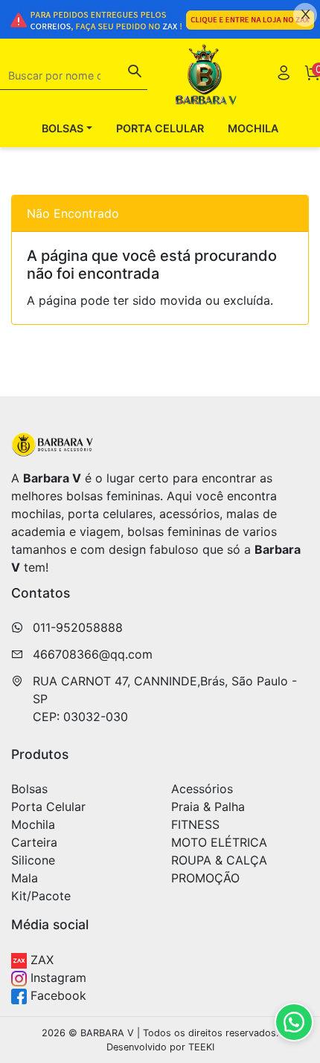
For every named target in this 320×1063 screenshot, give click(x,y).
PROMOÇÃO (205, 877)
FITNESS (195, 824)
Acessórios (202, 788)
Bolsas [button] (62, 128)
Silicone (33, 860)
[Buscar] (134, 73)
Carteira (34, 842)
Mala (24, 877)
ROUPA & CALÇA (219, 860)
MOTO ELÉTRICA (219, 842)
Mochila (253, 128)
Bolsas (29, 788)
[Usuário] (283, 75)
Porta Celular (160, 128)
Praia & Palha (208, 806)
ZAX (40, 959)
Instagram (56, 977)
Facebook (56, 995)
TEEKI (201, 1047)
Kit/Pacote (41, 895)
